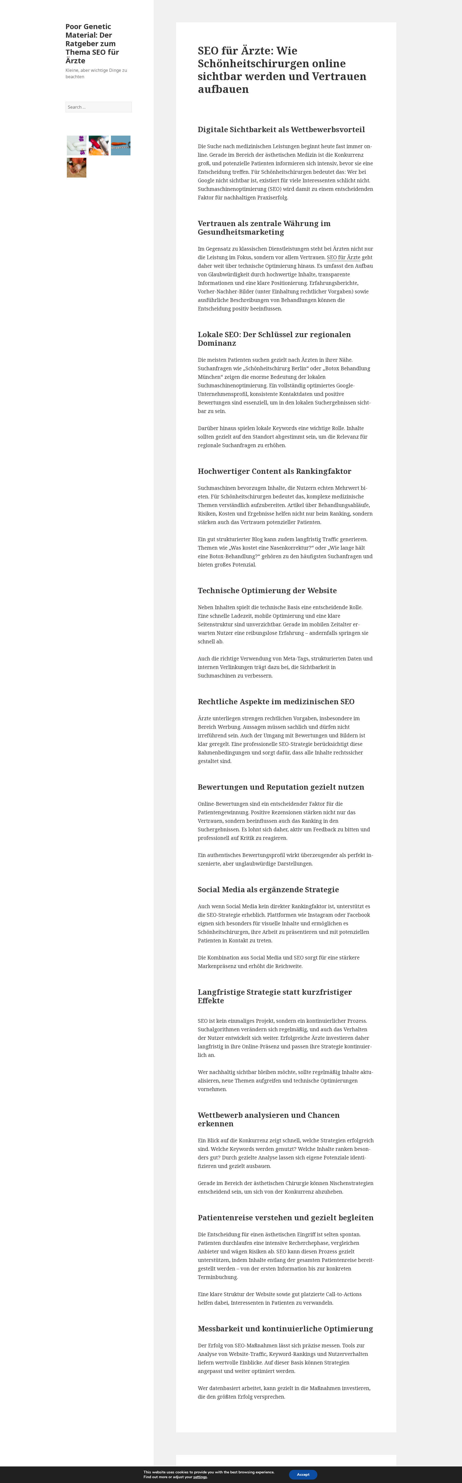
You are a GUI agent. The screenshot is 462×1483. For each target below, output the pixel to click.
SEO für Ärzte (343, 257)
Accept (303, 1474)
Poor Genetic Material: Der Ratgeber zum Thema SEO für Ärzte (92, 43)
